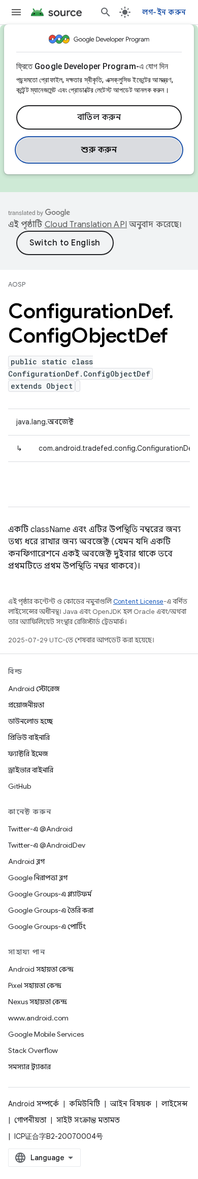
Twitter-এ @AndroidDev (46, 845)
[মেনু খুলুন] (16, 12)
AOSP (16, 284)
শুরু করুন (99, 150)
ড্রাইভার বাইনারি (30, 769)
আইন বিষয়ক (130, 1104)
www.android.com (38, 1017)
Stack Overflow (33, 1050)
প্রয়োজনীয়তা (26, 704)
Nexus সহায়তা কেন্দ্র (37, 1001)
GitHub (19, 786)
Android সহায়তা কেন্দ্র (41, 969)
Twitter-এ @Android (40, 828)
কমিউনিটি (84, 1104)
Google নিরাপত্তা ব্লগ (38, 877)
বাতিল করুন (99, 117)
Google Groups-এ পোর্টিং (47, 926)
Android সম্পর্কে (33, 1104)
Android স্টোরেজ (33, 688)
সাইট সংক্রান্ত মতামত (88, 1120)
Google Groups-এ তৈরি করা (50, 910)
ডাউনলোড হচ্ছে (30, 721)
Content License (138, 601)
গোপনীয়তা (30, 1120)
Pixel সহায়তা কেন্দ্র (34, 985)
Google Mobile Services (46, 1034)
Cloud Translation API (86, 225)
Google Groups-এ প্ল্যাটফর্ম (49, 893)
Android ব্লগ (26, 861)
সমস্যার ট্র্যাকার (29, 1066)
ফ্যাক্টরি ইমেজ (28, 753)
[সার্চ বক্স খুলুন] (106, 12)
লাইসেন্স (174, 1104)
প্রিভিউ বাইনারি (29, 737)
